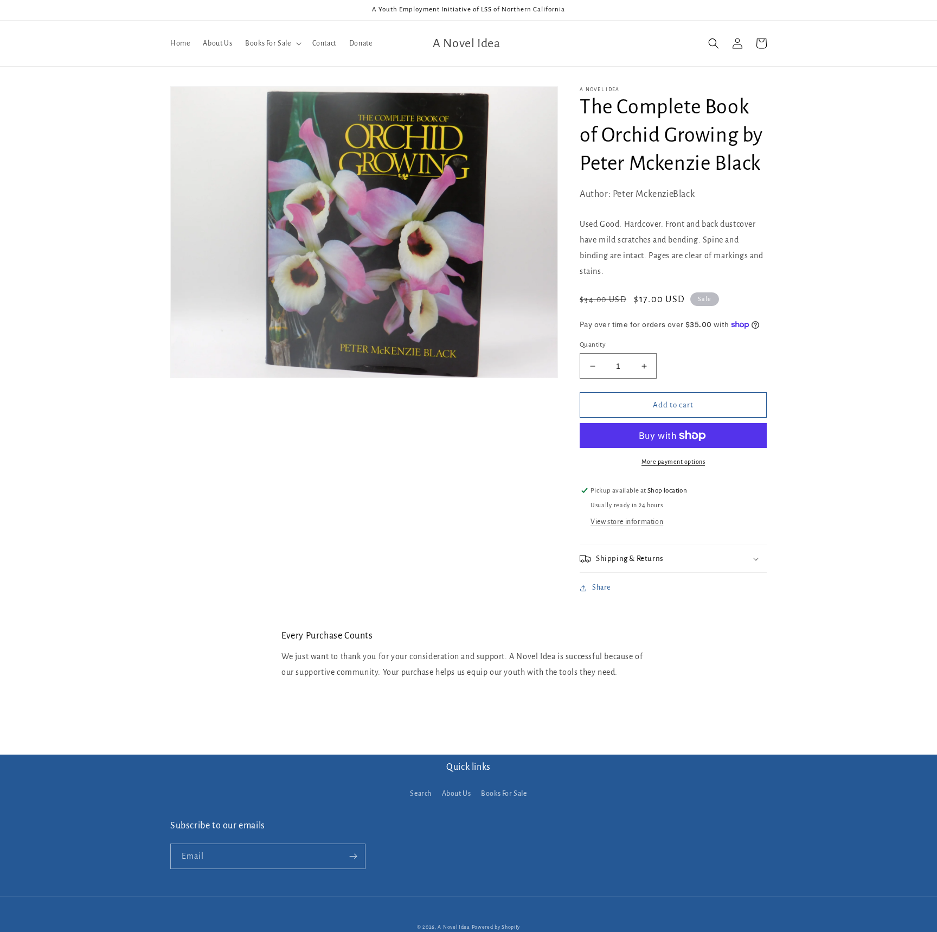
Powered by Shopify (496, 927)
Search (421, 793)
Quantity (593, 344)
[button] (272, 43)
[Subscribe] (353, 856)
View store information (627, 522)
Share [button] (601, 587)
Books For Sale (504, 793)
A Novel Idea (454, 927)
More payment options (673, 461)
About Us (456, 793)
